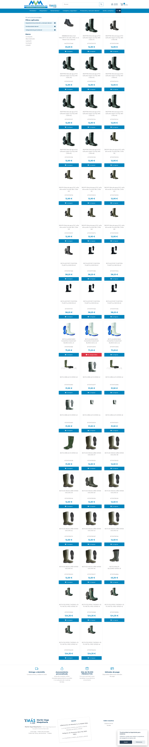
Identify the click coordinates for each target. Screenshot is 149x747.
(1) (28, 45)
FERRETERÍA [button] (33, 10)
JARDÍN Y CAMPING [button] (108, 10)
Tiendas (109, 725)
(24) (29, 36)
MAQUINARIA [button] (43, 10)
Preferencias (139, 742)
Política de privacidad (43, 731)
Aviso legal (33, 731)
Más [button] (117, 10)
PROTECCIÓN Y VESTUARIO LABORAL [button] (89, 10)
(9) (30, 39)
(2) (29, 43)
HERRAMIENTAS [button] (54, 10)
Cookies (49, 733)
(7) (28, 41)
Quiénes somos (108, 723)
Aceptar (126, 742)
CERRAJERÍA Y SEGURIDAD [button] (69, 10)
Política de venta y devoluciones (37, 733)
